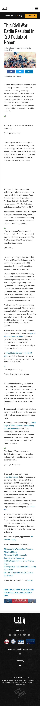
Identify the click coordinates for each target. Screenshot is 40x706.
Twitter (30, 580)
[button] (31, 8)
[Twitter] (29, 634)
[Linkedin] (9, 634)
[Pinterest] (24, 634)
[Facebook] (14, 634)
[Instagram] (19, 634)
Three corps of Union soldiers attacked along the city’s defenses (20, 426)
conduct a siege (12, 477)
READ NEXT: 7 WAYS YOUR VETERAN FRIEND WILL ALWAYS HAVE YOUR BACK (19, 593)
